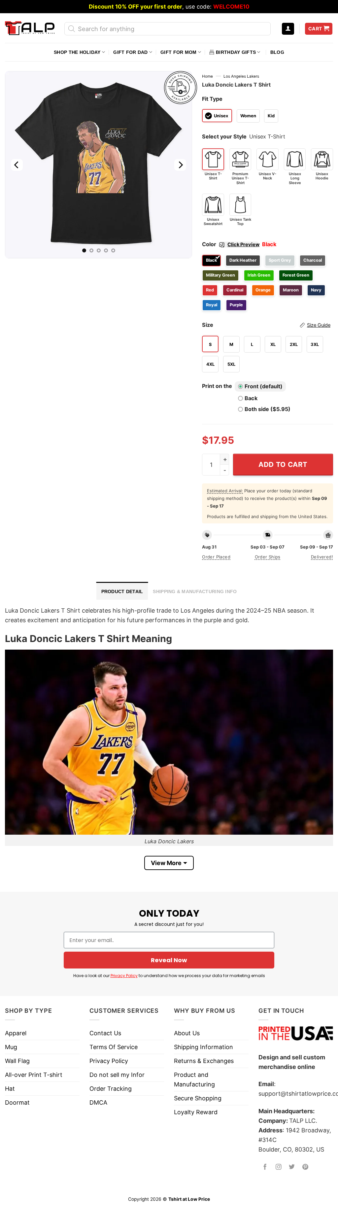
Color (230, 244)
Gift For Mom (178, 52)
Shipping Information (203, 1046)
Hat (10, 1088)
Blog (277, 52)
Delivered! (322, 556)
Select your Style (224, 136)
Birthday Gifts (236, 52)
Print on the (217, 386)
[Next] (180, 164)
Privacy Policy (124, 975)
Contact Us (105, 1033)
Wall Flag (17, 1060)
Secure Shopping (197, 1098)
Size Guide (318, 325)
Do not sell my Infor (117, 1074)
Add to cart (283, 464)
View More (166, 862)
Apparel (15, 1033)
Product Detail (122, 591)
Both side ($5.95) (267, 409)
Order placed (216, 556)
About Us (187, 1033)
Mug (11, 1046)
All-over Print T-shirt (33, 1074)
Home (207, 76)
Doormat (17, 1102)
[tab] (122, 591)
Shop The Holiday (77, 52)
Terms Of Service (113, 1046)
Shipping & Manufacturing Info (195, 591)
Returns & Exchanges (204, 1060)
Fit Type (212, 98)
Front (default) (264, 386)
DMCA (98, 1102)
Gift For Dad (130, 52)
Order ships (268, 556)
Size (266, 325)
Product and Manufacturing (194, 1079)
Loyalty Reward (196, 1112)
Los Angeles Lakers (241, 76)
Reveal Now (169, 960)
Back (251, 398)
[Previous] (17, 164)
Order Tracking (110, 1088)
